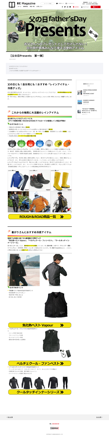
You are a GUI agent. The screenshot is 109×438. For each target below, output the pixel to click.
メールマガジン (70, 3)
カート (96, 6)
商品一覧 (32, 6)
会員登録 (77, 6)
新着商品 (25, 6)
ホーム (19, 6)
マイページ (85, 7)
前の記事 (10, 417)
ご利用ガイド (61, 3)
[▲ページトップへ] (105, 434)
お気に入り (39, 6)
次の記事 (98, 417)
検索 (42, 3)
